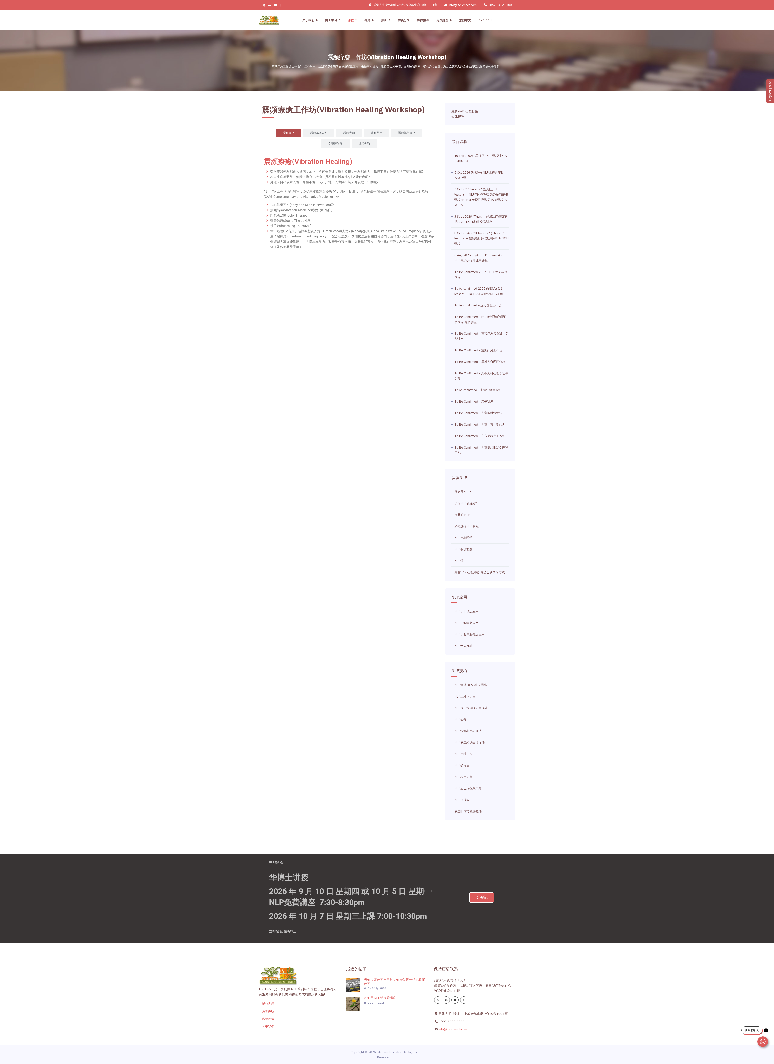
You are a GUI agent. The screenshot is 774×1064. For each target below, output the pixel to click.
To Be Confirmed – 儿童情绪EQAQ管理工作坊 (481, 450)
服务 (384, 20)
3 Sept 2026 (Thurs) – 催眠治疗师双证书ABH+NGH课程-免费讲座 (480, 219)
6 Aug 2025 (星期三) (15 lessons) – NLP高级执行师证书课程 (478, 257)
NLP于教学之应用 (466, 623)
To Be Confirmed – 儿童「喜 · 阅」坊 (479, 425)
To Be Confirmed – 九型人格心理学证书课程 (481, 376)
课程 (351, 20)
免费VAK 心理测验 (464, 111)
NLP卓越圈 (461, 800)
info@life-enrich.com (463, 5)
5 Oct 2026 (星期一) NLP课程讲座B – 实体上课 (480, 175)
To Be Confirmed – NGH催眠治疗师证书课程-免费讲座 (480, 319)
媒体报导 (423, 20)
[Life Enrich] (269, 20)
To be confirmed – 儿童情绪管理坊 (477, 390)
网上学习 (331, 20)
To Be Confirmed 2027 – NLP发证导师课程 (480, 274)
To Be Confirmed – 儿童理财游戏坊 (478, 413)
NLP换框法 (461, 765)
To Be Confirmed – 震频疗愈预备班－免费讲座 (481, 336)
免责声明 (268, 1011)
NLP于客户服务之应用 (469, 634)
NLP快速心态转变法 (468, 731)
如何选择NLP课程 (466, 526)
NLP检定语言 (463, 777)
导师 (367, 20)
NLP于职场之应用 (466, 611)
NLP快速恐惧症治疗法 (469, 742)
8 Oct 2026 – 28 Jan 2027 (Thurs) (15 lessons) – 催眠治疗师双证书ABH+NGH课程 (481, 238)
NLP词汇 (460, 561)
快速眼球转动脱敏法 (468, 811)
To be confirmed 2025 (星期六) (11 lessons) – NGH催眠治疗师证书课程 (478, 291)
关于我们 (308, 20)
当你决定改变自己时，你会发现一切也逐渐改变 (394, 982)
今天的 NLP (462, 515)
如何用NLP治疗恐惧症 (380, 998)
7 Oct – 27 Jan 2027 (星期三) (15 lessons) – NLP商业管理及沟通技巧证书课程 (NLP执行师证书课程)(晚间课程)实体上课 (481, 197)
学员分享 (404, 20)
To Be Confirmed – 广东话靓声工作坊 (479, 436)
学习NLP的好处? (465, 503)
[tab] (288, 133)
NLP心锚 (460, 719)
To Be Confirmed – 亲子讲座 (473, 402)
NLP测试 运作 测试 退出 (470, 685)
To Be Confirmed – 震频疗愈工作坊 (478, 350)
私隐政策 (268, 1019)
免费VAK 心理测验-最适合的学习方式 (479, 572)
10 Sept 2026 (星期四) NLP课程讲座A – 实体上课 (480, 158)
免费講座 (442, 20)
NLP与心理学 (463, 538)
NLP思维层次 (463, 754)
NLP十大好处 (463, 646)
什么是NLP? (462, 492)
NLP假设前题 (463, 549)
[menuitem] (465, 20)
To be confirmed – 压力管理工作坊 (477, 305)
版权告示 (268, 1004)
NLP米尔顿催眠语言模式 (471, 708)
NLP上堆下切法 (464, 696)
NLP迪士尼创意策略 (468, 788)
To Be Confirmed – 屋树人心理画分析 (479, 362)
